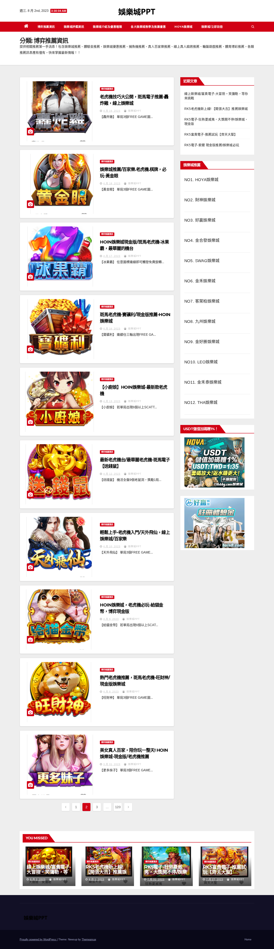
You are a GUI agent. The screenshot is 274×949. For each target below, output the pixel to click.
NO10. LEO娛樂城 (201, 362)
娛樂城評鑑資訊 (74, 26)
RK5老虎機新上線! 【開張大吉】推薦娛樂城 (216, 109)
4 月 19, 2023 (111, 111)
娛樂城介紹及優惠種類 (107, 26)
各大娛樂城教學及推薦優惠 (148, 26)
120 (118, 807)
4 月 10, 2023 (111, 546)
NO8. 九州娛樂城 (199, 321)
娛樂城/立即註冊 (212, 26)
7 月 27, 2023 (214, 879)
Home (248, 939)
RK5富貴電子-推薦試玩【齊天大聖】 (210, 134)
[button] (252, 26)
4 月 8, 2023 (111, 691)
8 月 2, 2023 (38, 879)
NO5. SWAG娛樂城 (201, 261)
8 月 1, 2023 (96, 879)
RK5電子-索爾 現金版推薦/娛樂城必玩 (211, 145)
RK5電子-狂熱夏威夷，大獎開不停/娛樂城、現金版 (165, 872)
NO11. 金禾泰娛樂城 (202, 382)
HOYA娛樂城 (184, 26)
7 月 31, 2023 (155, 879)
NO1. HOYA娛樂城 (201, 179)
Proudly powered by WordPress (38, 939)
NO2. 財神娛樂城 (199, 200)
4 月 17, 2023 (111, 256)
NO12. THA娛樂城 (200, 402)
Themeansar (89, 939)
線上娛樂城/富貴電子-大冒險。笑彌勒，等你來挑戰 (49, 872)
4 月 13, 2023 (111, 401)
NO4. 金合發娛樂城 (201, 240)
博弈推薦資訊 (46, 26)
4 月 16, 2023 (111, 328)
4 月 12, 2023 (111, 473)
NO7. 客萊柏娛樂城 (201, 301)
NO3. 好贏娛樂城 (199, 220)
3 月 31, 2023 (111, 764)
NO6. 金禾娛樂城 (199, 281)
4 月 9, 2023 (111, 619)
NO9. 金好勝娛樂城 (201, 342)
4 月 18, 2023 (111, 183)
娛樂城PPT (134, 111)
